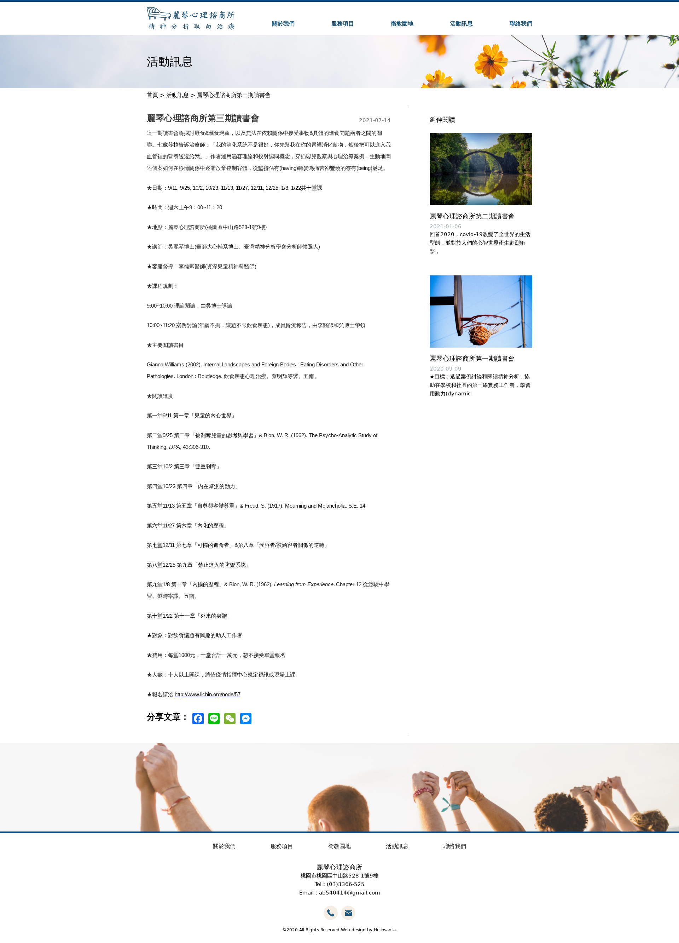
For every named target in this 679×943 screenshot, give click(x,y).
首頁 (152, 95)
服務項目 (342, 23)
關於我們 (283, 23)
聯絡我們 (521, 23)
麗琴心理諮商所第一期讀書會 (472, 358)
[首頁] (190, 18)
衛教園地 (402, 23)
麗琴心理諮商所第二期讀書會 (472, 216)
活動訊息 (461, 23)
